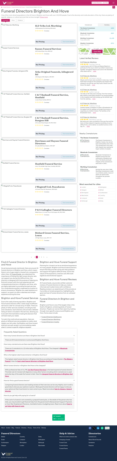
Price (13, 20)
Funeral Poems (63, 448)
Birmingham (84, 192)
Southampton (103, 192)
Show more (44, 17)
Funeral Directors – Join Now (100, 2)
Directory (23, 427)
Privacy (30, 427)
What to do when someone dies (68, 436)
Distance (20, 20)
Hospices (91, 445)
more (94, 71)
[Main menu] (113, 2)
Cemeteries (92, 442)
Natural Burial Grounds (95, 439)
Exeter (101, 198)
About (3, 427)
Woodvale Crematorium (88, 152)
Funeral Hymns (63, 445)
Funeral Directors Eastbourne (51, 317)
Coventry (102, 195)
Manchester (84, 195)
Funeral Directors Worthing (50, 319)
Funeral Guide (16, 274)
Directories (95, 433)
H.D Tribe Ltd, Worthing (88, 62)
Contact (8, 427)
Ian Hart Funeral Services (37, 370)
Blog (13, 427)
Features (17, 427)
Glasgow (83, 190)
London (83, 187)
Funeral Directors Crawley (50, 322)
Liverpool (84, 198)
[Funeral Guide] (1, 7)
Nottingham (102, 187)
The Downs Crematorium (89, 138)
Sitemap (43, 427)
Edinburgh (84, 201)
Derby (101, 201)
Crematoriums (92, 436)
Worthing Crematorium (88, 167)
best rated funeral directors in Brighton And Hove (35, 361)
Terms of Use (36, 427)
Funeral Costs (63, 442)
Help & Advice (66, 433)
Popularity (5, 20)
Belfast (101, 190)
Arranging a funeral (64, 439)
